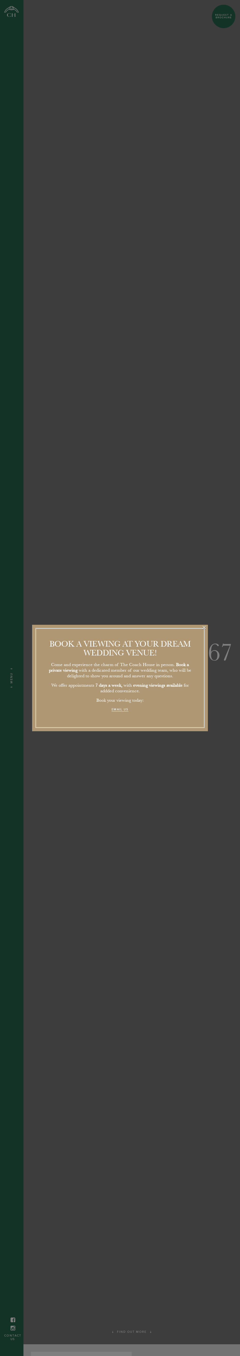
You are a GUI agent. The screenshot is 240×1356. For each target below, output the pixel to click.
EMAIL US (120, 709)
